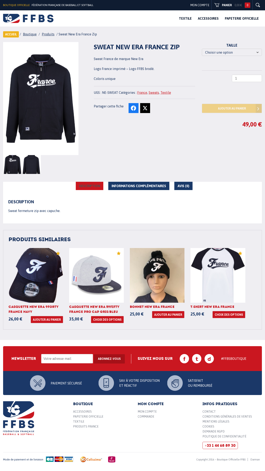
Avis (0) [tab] (183, 186)
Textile (185, 18)
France (142, 92)
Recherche (258, 5)
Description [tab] (89, 186)
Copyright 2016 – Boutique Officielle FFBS (221, 459)
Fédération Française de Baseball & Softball (18, 418)
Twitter (197, 359)
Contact (209, 411)
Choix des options (107, 319)
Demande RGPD (213, 431)
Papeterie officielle (242, 18)
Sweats (154, 92)
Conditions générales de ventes (227, 416)
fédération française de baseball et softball (28, 18)
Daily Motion (209, 359)
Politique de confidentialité (224, 436)
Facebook (184, 359)
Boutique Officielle (16, 5)
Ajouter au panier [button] (47, 319)
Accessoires (208, 18)
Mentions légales (215, 421)
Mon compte (199, 5)
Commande (146, 416)
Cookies (208, 426)
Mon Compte (147, 411)
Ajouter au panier (232, 108)
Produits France (86, 426)
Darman (255, 459)
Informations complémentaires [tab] (139, 186)
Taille (231, 45)
